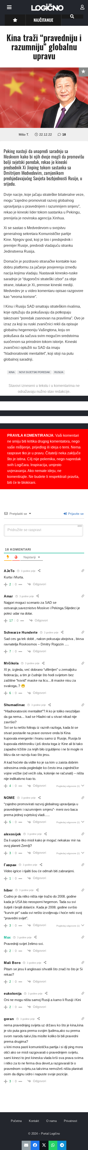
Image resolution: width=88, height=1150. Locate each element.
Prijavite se (75, 513)
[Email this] (26, 1145)
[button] (9, 7)
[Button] (15, 20)
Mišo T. (24, 134)
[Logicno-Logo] (47, 7)
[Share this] (35, 1145)
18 (64, 134)
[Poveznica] (82, 7)
